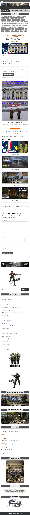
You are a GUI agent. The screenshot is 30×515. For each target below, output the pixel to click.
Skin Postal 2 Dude (5, 305)
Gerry (26, 23)
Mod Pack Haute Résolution (7, 454)
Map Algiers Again (5, 328)
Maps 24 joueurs (12, 27)
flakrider (12, 23)
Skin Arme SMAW (5, 318)
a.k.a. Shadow (12, 16)
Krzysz (17, 25)
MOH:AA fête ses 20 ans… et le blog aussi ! (10, 313)
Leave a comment (15, 41)
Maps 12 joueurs (24, 25)
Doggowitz (3, 23)
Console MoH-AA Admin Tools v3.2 (9, 445)
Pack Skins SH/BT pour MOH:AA (8, 310)
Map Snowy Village (5, 344)
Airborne (24, 16)
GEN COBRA (22, 23)
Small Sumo (7, 31)
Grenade (2, 25)
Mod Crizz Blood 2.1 (5, 302)
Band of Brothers (20, 18)
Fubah (17, 23)
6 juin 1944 (6, 16)
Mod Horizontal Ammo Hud (7, 339)
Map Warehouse (15, 185)
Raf (26, 29)
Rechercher (25, 289)
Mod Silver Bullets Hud (6, 321)
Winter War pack (20, 136)
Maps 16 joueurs (4, 27)
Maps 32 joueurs (20, 27)
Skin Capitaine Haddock (6, 300)
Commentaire (5, 220)
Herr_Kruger (8, 25)
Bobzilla (9, 20)
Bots (13, 20)
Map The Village (4, 341)
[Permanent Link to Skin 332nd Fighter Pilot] (15, 147)
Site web (4, 248)
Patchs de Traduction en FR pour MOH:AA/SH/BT (12, 436)
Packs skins (6, 35)
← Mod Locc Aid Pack (6, 206)
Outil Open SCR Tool (5, 331)
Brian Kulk (18, 20)
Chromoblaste (20, 21)
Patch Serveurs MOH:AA (6, 449)
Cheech (8, 21)
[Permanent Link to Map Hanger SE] (15, 162)
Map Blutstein (4, 297)
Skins (10, 35)
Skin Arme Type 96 (5, 336)
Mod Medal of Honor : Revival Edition (9, 432)
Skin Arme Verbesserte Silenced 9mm (9, 326)
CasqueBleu (3, 21)
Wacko (21, 31)
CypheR (25, 21)
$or (2, 16)
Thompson (13, 31)
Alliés (2, 18)
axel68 (14, 18)
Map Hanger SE (15, 169)
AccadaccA (18, 16)
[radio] (11, 129)
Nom (3, 238)
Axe (10, 18)
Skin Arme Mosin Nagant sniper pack (9, 334)
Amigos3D (7, 18)
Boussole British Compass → (22, 206)
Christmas (13, 21)
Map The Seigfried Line (6, 315)
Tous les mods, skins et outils (18, 35)
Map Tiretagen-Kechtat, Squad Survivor (10, 307)
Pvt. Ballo (22, 29)
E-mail (3, 243)
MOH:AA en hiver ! (5, 323)
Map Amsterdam (15, 200)
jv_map (13, 25)
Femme (8, 23)
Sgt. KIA (14, 136)
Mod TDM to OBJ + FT (6, 349)
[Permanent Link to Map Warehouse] (15, 177)
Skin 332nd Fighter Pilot (15, 154)
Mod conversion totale (5, 29)
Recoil (2, 31)
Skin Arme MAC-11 (5, 347)
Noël (13, 29)
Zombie (25, 31)
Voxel (18, 31)
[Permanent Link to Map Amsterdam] (15, 193)
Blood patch (3, 20)
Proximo (16, 29)
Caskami (22, 20)
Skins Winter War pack (15, 39)
